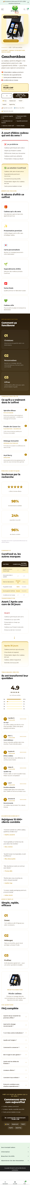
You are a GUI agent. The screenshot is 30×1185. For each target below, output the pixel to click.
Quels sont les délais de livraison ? (15, 1062)
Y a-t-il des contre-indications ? (15, 1033)
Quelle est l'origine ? (15, 1040)
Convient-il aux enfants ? (15, 1077)
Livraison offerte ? (15, 1070)
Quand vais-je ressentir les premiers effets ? (15, 1016)
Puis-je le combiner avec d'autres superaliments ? (15, 1085)
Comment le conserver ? (15, 1047)
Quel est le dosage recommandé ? (15, 1025)
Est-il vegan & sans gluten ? (15, 1055)
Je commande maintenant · (15, 1118)
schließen (28, 2)
